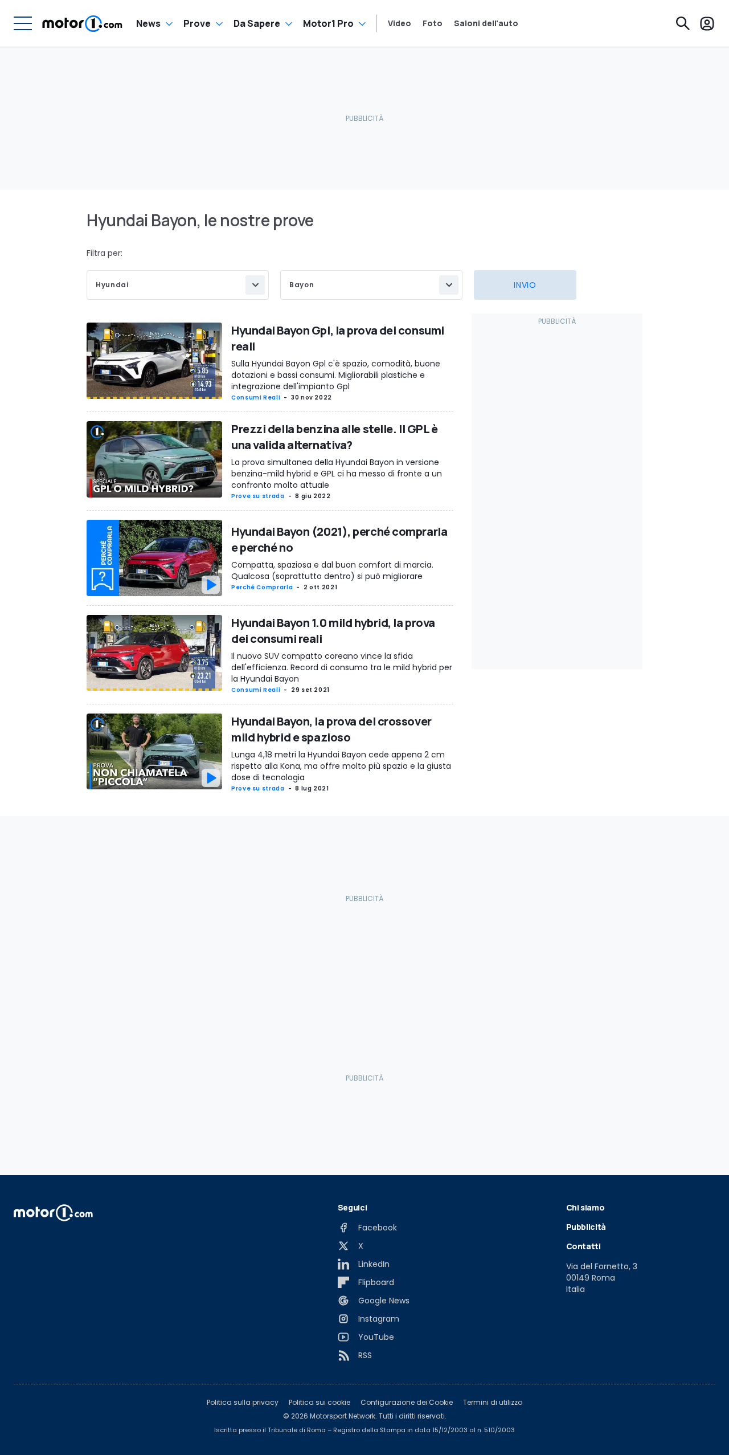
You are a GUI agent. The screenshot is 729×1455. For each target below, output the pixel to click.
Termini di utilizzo (492, 1402)
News (148, 23)
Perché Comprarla (262, 587)
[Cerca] (683, 23)
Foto (433, 23)
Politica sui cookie (319, 1402)
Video (399, 23)
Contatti (583, 1246)
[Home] (82, 23)
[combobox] (178, 285)
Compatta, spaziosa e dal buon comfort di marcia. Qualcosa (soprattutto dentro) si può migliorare (332, 570)
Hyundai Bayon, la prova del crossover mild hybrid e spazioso (331, 729)
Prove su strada (258, 496)
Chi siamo (585, 1207)
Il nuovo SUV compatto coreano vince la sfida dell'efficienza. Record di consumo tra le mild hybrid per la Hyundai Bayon (341, 667)
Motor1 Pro (328, 23)
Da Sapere (257, 23)
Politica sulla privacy (243, 1402)
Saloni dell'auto (486, 23)
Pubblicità (586, 1226)
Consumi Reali (255, 397)
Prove (197, 23)
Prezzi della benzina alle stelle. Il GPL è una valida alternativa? (334, 437)
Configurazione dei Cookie (407, 1402)
